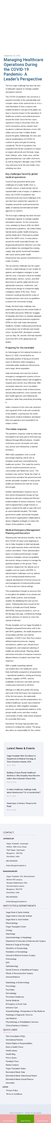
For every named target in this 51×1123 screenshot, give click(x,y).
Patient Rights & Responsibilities (19, 1043)
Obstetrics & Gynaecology (16, 948)
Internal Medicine (13, 977)
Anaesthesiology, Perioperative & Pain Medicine (25, 1011)
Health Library (11, 1050)
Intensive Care (12, 1008)
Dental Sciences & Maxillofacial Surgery (22, 970)
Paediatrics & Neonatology (16, 952)
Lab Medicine (11, 1018)
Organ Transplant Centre (16, 927)
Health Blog (10, 1054)
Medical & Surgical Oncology (17, 945)
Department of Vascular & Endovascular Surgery (26, 941)
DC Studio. (37, 1113)
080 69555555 (12, 861)
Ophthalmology (12, 966)
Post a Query (11, 1058)
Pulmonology (11, 959)
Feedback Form (12, 1061)
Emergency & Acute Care (16, 1004)
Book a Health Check (14, 1047)
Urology (9, 930)
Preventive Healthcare (15, 997)
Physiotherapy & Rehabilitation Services (22, 1022)
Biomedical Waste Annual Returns (19, 1079)
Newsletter (10, 1083)
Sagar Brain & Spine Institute (17, 912)
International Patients (14, 1040)
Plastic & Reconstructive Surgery (19, 973)
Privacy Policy (12, 1090)
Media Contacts (12, 1065)
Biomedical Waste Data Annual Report (21, 1076)
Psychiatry (10, 990)
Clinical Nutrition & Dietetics (17, 1025)
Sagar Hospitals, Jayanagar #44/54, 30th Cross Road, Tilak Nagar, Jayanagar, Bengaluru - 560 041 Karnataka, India (17, 850)
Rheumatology (12, 923)
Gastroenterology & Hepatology (18, 937)
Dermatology (11, 993)
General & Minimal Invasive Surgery (20, 955)
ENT (8, 962)
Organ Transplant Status (16, 1068)
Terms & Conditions (14, 1094)
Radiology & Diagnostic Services (19, 1015)
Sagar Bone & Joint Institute (17, 919)
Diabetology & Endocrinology (17, 982)
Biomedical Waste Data (15, 1072)
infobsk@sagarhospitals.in (16, 901)
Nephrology (10, 934)
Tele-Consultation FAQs (15, 1036)
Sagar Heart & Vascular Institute (19, 916)
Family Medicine (12, 1000)
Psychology (10, 986)
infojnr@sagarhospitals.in (16, 865)
